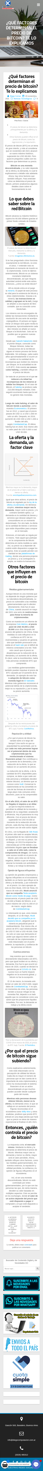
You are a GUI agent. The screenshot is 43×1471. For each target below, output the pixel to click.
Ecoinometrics (20, 408)
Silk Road (33, 832)
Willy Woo (26, 1111)
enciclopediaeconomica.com (24, 495)
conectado (28, 1245)
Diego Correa (15, 96)
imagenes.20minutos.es (25, 256)
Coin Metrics (22, 624)
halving (18, 387)
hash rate (20, 645)
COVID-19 (26, 969)
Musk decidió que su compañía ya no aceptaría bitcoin (21, 918)
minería (11, 291)
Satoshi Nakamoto (24, 341)
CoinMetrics (29, 728)
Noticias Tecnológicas (23, 98)
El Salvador (29, 681)
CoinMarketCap (20, 424)
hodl (21, 784)
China (11, 609)
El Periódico (30, 1045)
